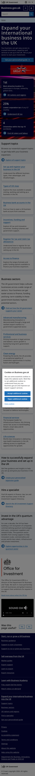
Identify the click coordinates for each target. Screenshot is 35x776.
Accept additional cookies (18, 393)
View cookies (9, 404)
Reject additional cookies (17, 399)
